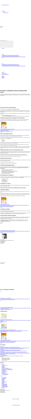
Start (2, 75)
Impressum (3, 366)
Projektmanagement (4, 56)
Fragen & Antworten (4, 365)
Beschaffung (12, 55)
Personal (13, 65)
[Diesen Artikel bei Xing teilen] (18, 255)
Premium (3, 48)
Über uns (3, 364)
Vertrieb (24, 56)
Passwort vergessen (6, 12)
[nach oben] (0, 418)
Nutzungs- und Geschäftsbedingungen (7, 368)
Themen (3, 54)
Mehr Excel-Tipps (2, 354)
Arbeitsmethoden (4, 55)
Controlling (15, 55)
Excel (2, 57)
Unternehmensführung (20, 56)
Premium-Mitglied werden (5, 74)
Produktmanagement (16, 65)
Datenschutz (3, 367)
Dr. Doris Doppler (2, 239)
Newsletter (3, 372)
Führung (3, 65)
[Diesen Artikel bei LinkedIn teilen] (6, 255)
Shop (2, 63)
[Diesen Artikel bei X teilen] (18, 249)
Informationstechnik (6, 65)
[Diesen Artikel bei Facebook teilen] (6, 249)
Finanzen (18, 55)
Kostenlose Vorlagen (4, 371)
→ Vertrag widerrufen (5, 374)
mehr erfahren (2, 356)
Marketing (10, 65)
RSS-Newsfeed (4, 373)
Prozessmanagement (9, 56)
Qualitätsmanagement (15, 56)
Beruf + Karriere (8, 55)
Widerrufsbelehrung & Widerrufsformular (7, 369)
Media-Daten (3, 370)
